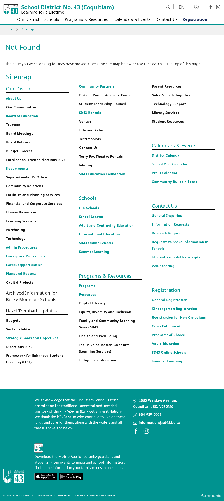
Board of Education (22, 116)
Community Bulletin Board (175, 181)
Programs (87, 285)
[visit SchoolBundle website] (210, 495)
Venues (85, 121)
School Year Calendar (170, 164)
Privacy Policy (44, 495)
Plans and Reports (21, 273)
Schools (88, 198)
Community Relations (24, 186)
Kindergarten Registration (174, 308)
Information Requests (171, 224)
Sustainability (18, 329)
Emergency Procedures (25, 256)
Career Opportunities (24, 265)
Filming (85, 165)
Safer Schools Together (171, 95)
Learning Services (21, 221)
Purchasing (15, 230)
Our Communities (21, 107)
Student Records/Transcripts (176, 257)
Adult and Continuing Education (106, 225)
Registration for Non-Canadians (179, 317)
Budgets (13, 320)
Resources (87, 294)
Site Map (80, 495)
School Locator (91, 216)
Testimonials (90, 139)
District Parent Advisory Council (106, 95)
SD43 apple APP (45, 476)
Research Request (167, 233)
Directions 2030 (19, 346)
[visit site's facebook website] (135, 432)
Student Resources (168, 121)
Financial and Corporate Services (34, 203)
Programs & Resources (105, 275)
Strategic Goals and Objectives (32, 338)
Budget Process (19, 151)
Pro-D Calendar (164, 173)
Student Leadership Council (102, 104)
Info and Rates (91, 130)
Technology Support (169, 104)
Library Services (165, 112)
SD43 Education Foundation (102, 174)
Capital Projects (19, 282)
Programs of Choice (168, 335)
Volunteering (163, 266)
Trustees (13, 124)
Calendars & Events (174, 145)
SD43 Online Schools (96, 243)
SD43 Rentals (90, 112)
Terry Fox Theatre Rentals (101, 156)
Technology (16, 238)
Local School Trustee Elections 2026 (36, 159)
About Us (13, 98)
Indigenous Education (97, 360)
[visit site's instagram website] (146, 432)
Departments (17, 168)
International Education (99, 234)
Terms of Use (63, 495)
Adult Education (165, 343)
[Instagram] (218, 7)
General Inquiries (167, 215)
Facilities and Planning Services (33, 194)
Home (8, 29)
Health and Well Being (99, 336)
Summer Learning (94, 251)
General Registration (169, 300)
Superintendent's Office (26, 177)
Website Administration (102, 495)
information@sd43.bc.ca (159, 423)
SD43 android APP (71, 476)
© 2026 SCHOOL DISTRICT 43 (19, 495)
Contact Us (88, 147)
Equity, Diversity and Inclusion (105, 312)
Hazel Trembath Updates (31, 311)
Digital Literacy (92, 303)
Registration (166, 290)
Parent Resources (166, 86)
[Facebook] (210, 7)
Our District (19, 88)
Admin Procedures (21, 247)
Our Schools (89, 208)
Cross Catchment (166, 326)
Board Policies (18, 142)
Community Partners (97, 86)
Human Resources (21, 212)
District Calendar (166, 155)
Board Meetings (19, 133)
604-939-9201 (150, 415)
